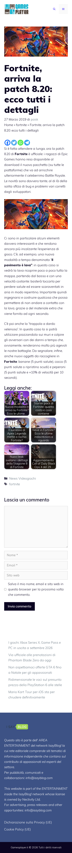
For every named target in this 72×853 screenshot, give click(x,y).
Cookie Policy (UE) (17, 829)
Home (8, 125)
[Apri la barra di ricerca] (54, 9)
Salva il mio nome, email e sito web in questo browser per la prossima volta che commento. (36, 589)
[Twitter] (14, 143)
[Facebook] (7, 143)
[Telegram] (27, 143)
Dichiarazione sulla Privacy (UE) (28, 822)
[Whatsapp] (20, 143)
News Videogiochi (22, 478)
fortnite (21, 125)
